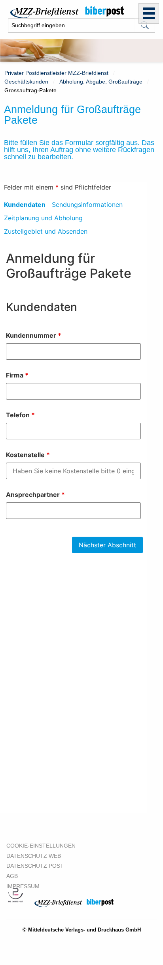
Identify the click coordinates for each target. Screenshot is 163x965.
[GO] (145, 25)
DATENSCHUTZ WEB (33, 856)
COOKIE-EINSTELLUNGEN (41, 845)
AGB (12, 876)
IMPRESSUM (23, 886)
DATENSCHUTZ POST (35, 866)
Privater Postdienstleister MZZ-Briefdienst (56, 73)
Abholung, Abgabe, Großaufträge (100, 81)
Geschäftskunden (26, 81)
